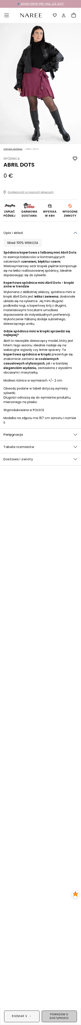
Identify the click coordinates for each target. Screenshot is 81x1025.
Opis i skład (13, 232)
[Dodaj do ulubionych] (75, 158)
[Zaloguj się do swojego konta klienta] (63, 15)
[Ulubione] (55, 15)
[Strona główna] (31, 15)
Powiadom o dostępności (59, 1016)
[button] (6, 15)
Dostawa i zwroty (18, 459)
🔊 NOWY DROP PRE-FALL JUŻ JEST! (40, 4)
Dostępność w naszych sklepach (31, 192)
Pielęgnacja (13, 434)
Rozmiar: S (19, 1016)
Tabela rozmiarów (18, 447)
